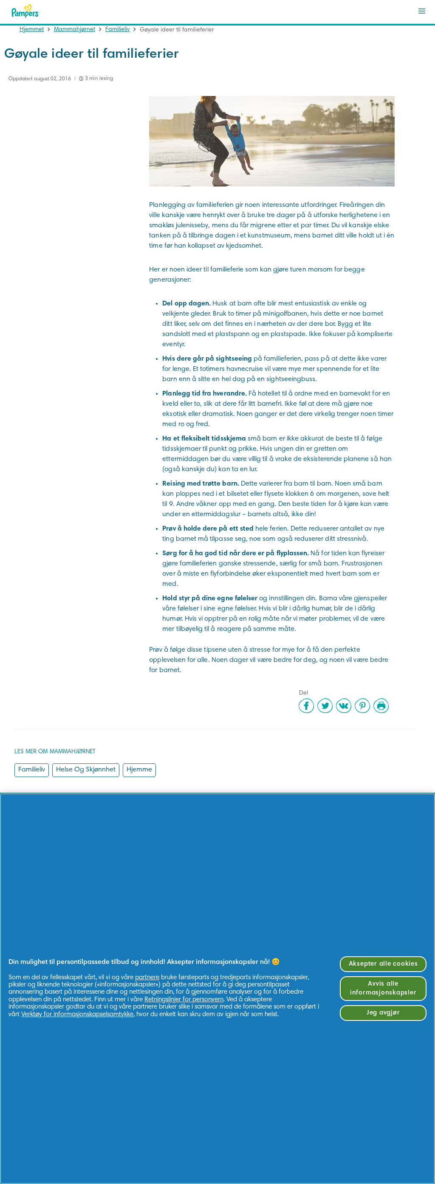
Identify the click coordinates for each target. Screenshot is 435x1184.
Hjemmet (32, 30)
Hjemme (139, 769)
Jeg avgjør (383, 1013)
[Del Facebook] (306, 705)
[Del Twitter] (325, 705)
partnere (147, 978)
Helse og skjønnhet (86, 769)
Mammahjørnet (74, 30)
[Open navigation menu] (421, 11)
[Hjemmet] (25, 11)
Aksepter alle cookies (383, 964)
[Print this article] (381, 705)
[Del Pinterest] (362, 705)
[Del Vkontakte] (343, 705)
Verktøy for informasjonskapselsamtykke (77, 1015)
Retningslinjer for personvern (183, 1000)
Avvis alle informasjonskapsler (383, 988)
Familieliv (117, 30)
